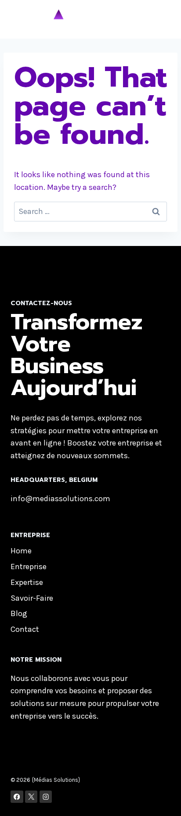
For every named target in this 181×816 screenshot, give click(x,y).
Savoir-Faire (32, 598)
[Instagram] (46, 797)
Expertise (27, 582)
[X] (31, 797)
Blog (19, 613)
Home (21, 551)
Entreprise (29, 566)
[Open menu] (159, 19)
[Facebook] (17, 797)
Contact (25, 629)
